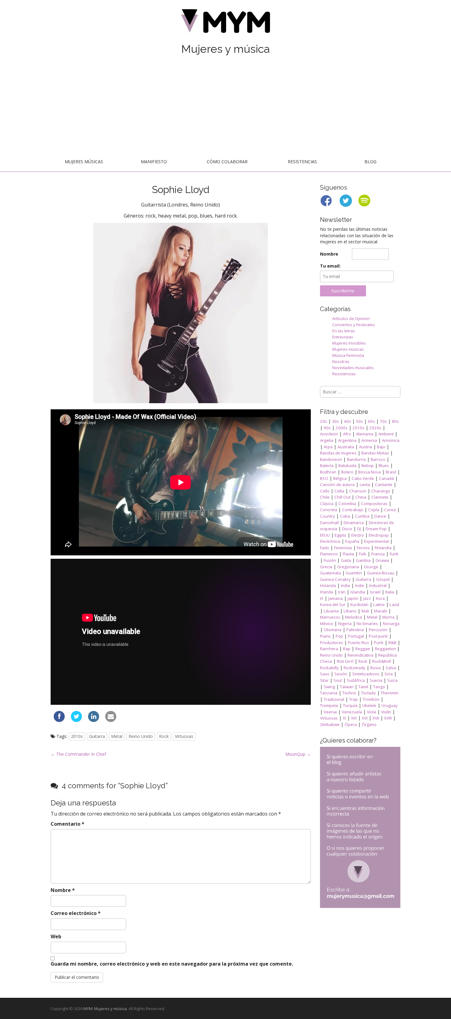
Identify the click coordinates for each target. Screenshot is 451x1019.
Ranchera (329, 648)
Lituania (331, 611)
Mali (365, 611)
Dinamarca (354, 522)
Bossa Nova (369, 472)
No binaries (367, 623)
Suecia (376, 680)
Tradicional (334, 699)
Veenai (330, 712)
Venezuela (352, 712)
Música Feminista (348, 355)
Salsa (391, 667)
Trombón (371, 699)
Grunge (371, 566)
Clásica (326, 503)
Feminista (343, 547)
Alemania (364, 434)
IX (321, 598)
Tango (379, 686)
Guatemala (330, 573)
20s (323, 421)
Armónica (390, 440)
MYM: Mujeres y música (105, 1008)
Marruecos (330, 617)
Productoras (331, 642)
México (326, 623)
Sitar (324, 680)
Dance (380, 516)
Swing (329, 686)
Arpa (328, 447)
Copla (373, 509)
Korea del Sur (332, 604)
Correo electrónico (76, 913)
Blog (370, 161)
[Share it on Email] (110, 720)
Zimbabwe (330, 724)
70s (383, 421)
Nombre (63, 890)
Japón (353, 598)
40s (347, 421)
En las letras (343, 331)
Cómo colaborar (227, 161)
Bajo (381, 447)
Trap (353, 699)
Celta (339, 491)
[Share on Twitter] (76, 720)
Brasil (391, 472)
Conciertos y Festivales (353, 324)
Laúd (394, 604)
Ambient (386, 434)
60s (371, 421)
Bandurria (356, 459)
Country (327, 516)
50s (359, 421)
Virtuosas (184, 736)
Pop (339, 636)
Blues (384, 465)
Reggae (362, 648)
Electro (357, 535)
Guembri (354, 573)
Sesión (340, 674)
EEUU (325, 535)
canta (365, 484)
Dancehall (329, 522)
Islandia (357, 592)
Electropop (379, 535)
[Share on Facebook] (59, 720)
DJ (359, 528)
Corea (390, 509)
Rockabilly (329, 667)
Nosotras (340, 361)
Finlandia (383, 547)
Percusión (378, 629)
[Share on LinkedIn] (93, 720)
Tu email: (330, 266)
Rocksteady (354, 667)
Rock (164, 736)
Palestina (355, 629)
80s (395, 421)
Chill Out (342, 497)
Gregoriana (348, 566)
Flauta (348, 554)
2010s (77, 736)
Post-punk (378, 636)
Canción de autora (337, 484)
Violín (386, 712)
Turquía (350, 705)
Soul (337, 680)
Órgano (369, 724)
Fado (324, 547)
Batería (326, 465)
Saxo (325, 674)
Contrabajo (352, 509)
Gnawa (382, 560)
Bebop (367, 465)
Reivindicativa (360, 655)
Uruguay (389, 705)
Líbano (350, 611)
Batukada (347, 465)
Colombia (347, 503)
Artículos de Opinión (351, 318)
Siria (388, 674)
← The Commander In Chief (78, 754)
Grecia (326, 566)
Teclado (368, 693)
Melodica (353, 617)
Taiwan (346, 686)
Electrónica (330, 541)
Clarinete (379, 497)
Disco (347, 528)
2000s (342, 427)
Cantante (383, 484)
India (345, 585)
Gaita (346, 560)
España (352, 541)
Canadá (386, 478)
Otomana (332, 629)
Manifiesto (154, 161)
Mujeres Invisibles (349, 343)
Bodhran (328, 472)
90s (327, 427)
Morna (388, 617)
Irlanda (326, 592)
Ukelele (369, 705)
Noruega (391, 623)
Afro (347, 434)
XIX (354, 718)
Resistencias (302, 161)
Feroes (363, 547)
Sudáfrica (356, 680)
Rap (346, 648)
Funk (394, 554)
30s (335, 421)
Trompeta (329, 705)
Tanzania (328, 693)
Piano (325, 636)
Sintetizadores (366, 674)
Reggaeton (385, 648)
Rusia (375, 667)
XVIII (388, 718)
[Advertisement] (225, 106)
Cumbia (362, 516)
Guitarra (97, 736)
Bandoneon (331, 459)
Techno (349, 693)
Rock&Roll (381, 661)
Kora (380, 598)
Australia (345, 447)
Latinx (379, 604)
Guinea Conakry (335, 579)
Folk (362, 554)
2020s (375, 427)
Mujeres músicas (84, 161)
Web (56, 936)
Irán (341, 592)
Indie (359, 585)
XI (344, 718)
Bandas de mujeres (338, 453)
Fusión (330, 560)
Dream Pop (376, 528)
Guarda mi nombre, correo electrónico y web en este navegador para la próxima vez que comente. (172, 963)
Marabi (380, 611)
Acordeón (329, 434)
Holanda (328, 585)
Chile (325, 497)
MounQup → (298, 754)
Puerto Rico (358, 642)
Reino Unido (141, 736)
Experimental (376, 541)
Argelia (326, 440)
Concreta (328, 509)
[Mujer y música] (225, 23)
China (360, 497)
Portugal (356, 636)
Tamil (363, 686)
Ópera (351, 724)
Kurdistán (359, 604)
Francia (378, 554)
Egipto (340, 535)
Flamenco (329, 554)
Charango (380, 491)
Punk (379, 642)
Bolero (347, 472)
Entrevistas (342, 337)
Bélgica (340, 478)
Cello (325, 491)
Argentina (347, 440)
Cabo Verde (363, 478)
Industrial (378, 585)
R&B (392, 642)
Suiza (392, 680)
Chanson (357, 491)
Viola (371, 712)
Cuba (345, 516)
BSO (324, 478)
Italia (389, 592)
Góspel (383, 579)
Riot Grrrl (345, 661)
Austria (365, 447)
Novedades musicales (353, 367)
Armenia (369, 440)
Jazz (367, 598)
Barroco (378, 459)
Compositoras (374, 503)
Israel (375, 592)
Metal (116, 736)
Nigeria (345, 623)
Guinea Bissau (380, 573)
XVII (375, 718)
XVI (365, 718)
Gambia (363, 560)
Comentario (67, 823)
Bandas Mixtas (375, 453)
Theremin (390, 693)
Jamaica (335, 598)
